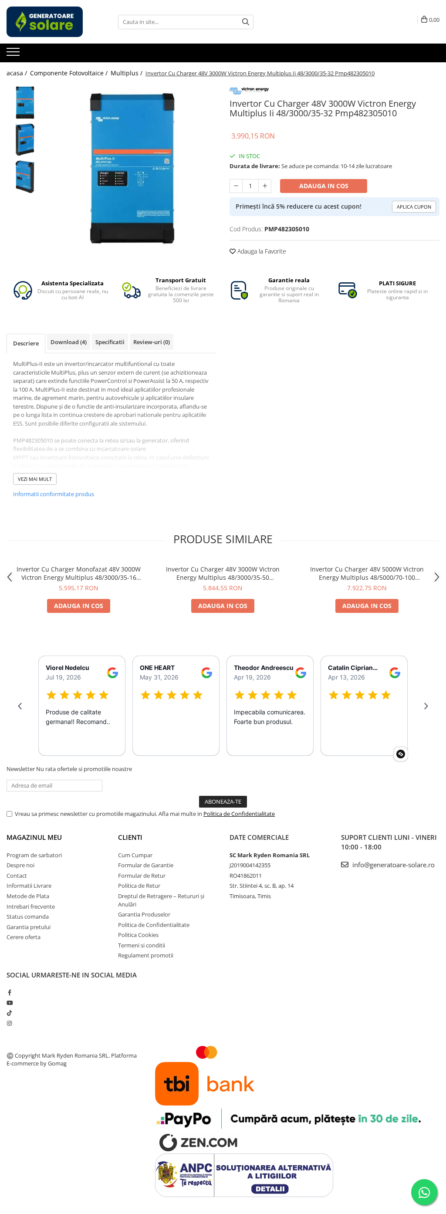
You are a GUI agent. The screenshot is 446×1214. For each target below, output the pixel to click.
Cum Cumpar (135, 855)
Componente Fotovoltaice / (69, 73)
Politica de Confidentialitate (239, 814)
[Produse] (14, 54)
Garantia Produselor (144, 914)
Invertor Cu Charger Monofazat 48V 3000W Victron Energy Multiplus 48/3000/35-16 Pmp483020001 (79, 573)
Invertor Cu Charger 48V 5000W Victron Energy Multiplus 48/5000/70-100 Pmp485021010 (367, 573)
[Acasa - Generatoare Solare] (50, 22)
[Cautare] (245, 22)
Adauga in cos (323, 186)
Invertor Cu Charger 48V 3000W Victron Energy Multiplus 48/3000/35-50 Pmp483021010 (223, 573)
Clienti (130, 837)
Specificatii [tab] (110, 342)
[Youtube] (9, 1003)
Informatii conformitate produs (53, 494)
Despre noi (20, 865)
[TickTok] (9, 1013)
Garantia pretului (29, 927)
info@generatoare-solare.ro (393, 864)
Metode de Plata (28, 896)
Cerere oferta (24, 937)
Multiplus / (127, 73)
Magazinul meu (34, 837)
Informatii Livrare (29, 885)
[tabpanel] (132, 168)
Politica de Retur (139, 885)
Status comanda (28, 916)
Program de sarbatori (34, 855)
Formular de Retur (142, 875)
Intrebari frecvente (31, 906)
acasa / (18, 73)
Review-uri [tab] (151, 342)
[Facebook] (9, 992)
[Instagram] (9, 1023)
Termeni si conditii (141, 945)
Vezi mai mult (35, 479)
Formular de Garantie (145, 865)
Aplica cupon (414, 206)
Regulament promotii (145, 955)
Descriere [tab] (26, 343)
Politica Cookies (138, 935)
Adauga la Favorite (261, 251)
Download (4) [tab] (69, 342)
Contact (17, 875)
